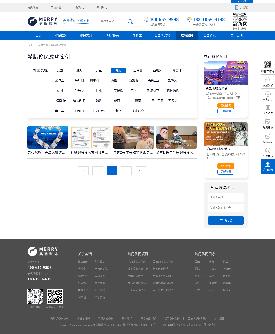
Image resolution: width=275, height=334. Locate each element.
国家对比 (79, 7)
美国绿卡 (127, 318)
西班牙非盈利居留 (163, 290)
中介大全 (83, 290)
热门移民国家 (205, 254)
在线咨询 (226, 105)
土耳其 (137, 70)
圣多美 (172, 100)
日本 (99, 90)
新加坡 (133, 80)
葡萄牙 (177, 70)
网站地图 (83, 297)
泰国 (60, 90)
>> (140, 170)
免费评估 (33, 7)
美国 (60, 70)
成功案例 (56, 7)
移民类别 (86, 35)
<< (83, 170)
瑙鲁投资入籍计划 (138, 268)
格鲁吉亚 (200, 276)
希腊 (118, 70)
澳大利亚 (79, 100)
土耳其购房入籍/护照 (163, 277)
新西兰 (118, 100)
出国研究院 (162, 35)
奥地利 (94, 80)
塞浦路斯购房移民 (163, 283)
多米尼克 (138, 111)
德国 (138, 100)
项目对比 (102, 7)
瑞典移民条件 (172, 318)
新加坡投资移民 (216, 88)
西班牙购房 (83, 318)
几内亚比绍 (98, 111)
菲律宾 (59, 111)
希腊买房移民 (105, 318)
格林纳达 (173, 90)
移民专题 (100, 283)
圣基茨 (79, 90)
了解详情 (226, 111)
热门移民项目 (138, 254)
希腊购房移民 (135, 276)
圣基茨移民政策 (197, 318)
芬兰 (99, 70)
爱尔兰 (59, 80)
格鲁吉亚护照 (160, 268)
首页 (38, 35)
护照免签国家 (148, 318)
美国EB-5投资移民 (218, 149)
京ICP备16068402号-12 (146, 324)
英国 (114, 80)
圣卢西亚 (157, 100)
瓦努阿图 (79, 111)
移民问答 (100, 290)
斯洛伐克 (153, 90)
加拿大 (172, 80)
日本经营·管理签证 (137, 291)
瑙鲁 (99, 100)
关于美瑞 (237, 35)
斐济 (118, 111)
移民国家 (61, 35)
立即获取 (226, 220)
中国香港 (60, 100)
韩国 (134, 90)
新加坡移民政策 (59, 318)
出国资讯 (83, 283)
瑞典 (79, 70)
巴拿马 (198, 290)
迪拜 (197, 283)
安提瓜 (118, 90)
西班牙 (157, 70)
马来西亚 (153, 80)
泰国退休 (219, 318)
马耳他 (79, 80)
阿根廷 (227, 283)
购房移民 (113, 35)
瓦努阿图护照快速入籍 (138, 284)
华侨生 (137, 35)
